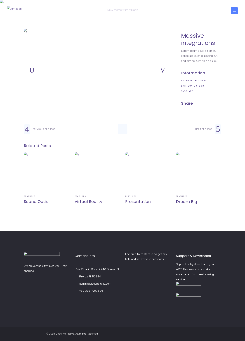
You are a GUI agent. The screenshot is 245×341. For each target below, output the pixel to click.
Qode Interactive (64, 333)
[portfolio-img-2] (97, 31)
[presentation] (31, 70)
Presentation (138, 201)
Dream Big (186, 201)
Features (201, 80)
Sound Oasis (36, 201)
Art (191, 91)
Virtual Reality (88, 201)
